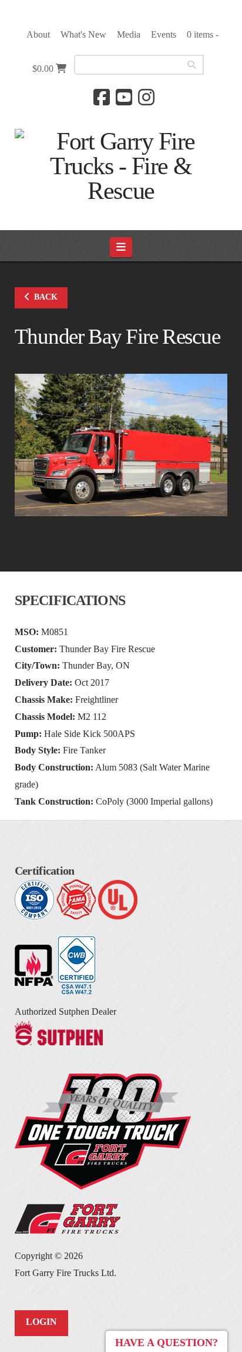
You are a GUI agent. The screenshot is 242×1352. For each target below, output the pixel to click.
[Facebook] (101, 97)
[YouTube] (124, 97)
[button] (121, 247)
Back (46, 297)
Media (128, 34)
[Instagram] (146, 97)
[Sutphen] (59, 1032)
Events (163, 34)
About (38, 34)
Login (41, 1322)
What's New (83, 34)
